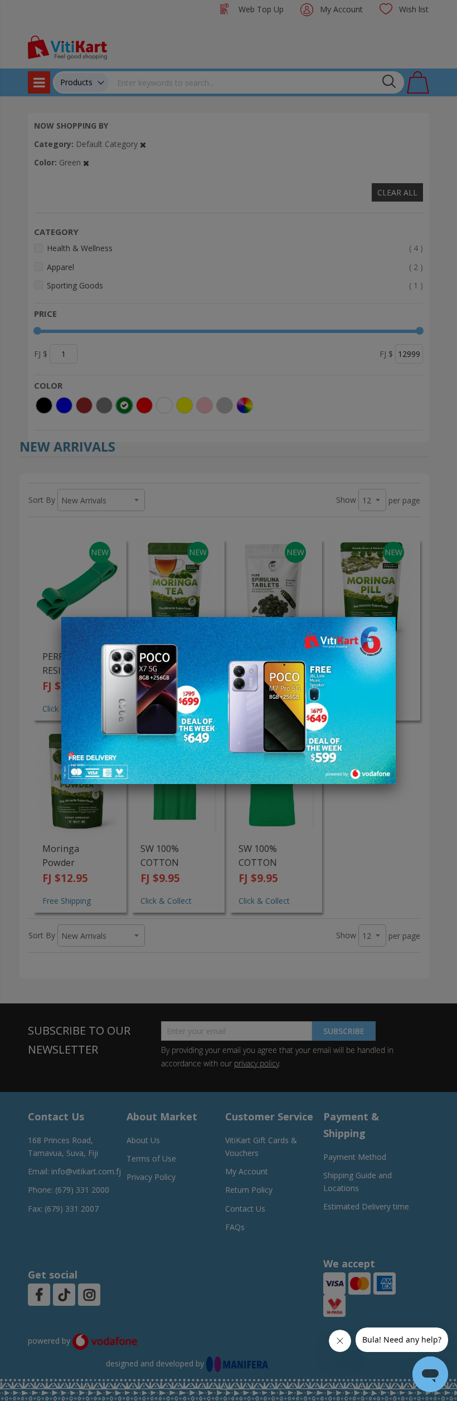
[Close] (380, 631)
